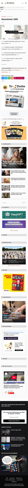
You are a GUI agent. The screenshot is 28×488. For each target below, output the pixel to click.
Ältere (23, 200)
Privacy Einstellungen (10, 477)
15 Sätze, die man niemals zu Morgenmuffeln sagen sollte (18, 184)
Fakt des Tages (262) (16, 427)
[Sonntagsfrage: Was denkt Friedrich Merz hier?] (5, 445)
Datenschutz (19, 476)
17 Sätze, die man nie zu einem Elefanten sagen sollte (18, 191)
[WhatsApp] (9, 76)
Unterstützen (20, 477)
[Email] (12, 76)
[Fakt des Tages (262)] (5, 430)
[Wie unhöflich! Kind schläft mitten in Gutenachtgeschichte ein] (6, 171)
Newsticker (9, 14)
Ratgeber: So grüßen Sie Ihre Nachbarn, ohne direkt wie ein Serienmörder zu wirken (18, 436)
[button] (2, 3)
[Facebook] (3, 76)
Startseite (4, 14)
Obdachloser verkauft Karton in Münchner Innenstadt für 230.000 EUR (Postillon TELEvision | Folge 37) (13, 384)
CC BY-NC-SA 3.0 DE (9, 483)
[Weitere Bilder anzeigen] (14, 263)
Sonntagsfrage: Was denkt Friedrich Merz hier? (17, 443)
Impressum (12, 476)
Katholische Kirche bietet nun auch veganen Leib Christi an (18, 177)
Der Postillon (14, 482)
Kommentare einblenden (14, 111)
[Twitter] (6, 76)
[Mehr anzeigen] (3, 79)
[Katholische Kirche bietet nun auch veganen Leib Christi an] (6, 178)
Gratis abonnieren (14, 418)
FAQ (7, 476)
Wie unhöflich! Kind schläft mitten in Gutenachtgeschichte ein (18, 170)
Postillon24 (14, 479)
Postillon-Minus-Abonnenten (15, 330)
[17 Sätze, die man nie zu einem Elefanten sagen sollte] (6, 193)
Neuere (4, 200)
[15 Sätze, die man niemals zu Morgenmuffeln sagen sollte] (6, 186)
